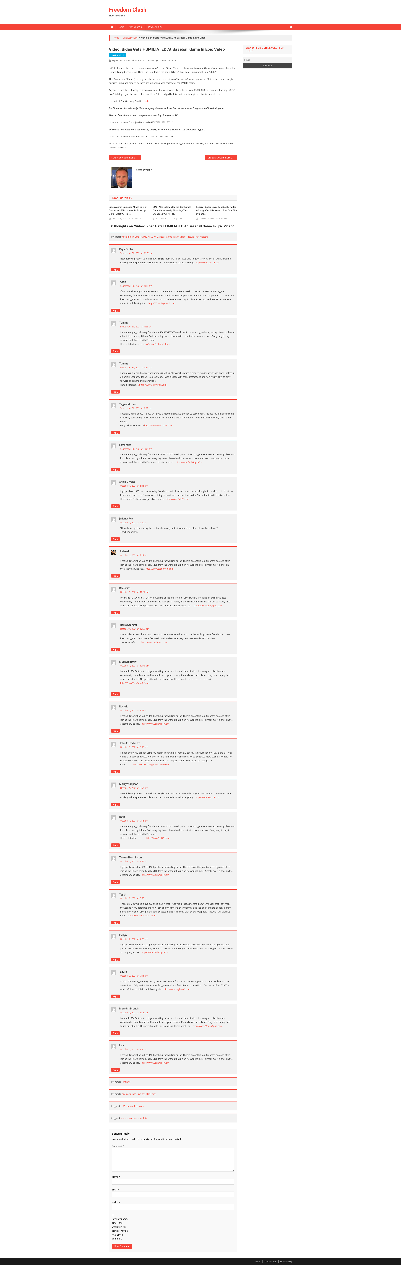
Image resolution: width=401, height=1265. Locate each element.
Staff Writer (140, 60)
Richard (124, 551)
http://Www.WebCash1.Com (158, 425)
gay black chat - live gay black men (138, 1093)
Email (115, 1189)
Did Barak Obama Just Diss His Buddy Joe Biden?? (222, 157)
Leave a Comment (167, 60)
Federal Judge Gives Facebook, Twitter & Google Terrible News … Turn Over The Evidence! (216, 210)
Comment (118, 1146)
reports (145, 101)
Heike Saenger (128, 625)
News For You (136, 27)
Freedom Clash (127, 10)
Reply (115, 269)
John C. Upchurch (130, 743)
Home (121, 27)
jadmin (179, 219)
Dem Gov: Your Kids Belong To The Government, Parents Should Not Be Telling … (127, 157)
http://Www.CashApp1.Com (155, 723)
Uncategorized (117, 55)
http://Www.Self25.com (177, 499)
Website (116, 1202)
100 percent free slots (132, 1106)
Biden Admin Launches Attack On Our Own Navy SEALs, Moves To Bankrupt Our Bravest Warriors (128, 210)
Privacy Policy (155, 27)
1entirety (125, 1081)
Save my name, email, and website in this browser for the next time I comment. (120, 1228)
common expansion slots (134, 1118)
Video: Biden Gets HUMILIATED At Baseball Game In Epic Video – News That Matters (164, 236)
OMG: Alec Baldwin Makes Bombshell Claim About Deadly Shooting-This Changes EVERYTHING (172, 210)
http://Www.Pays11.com (208, 262)
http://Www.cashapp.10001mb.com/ (151, 764)
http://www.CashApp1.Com (156, 343)
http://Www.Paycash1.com (161, 303)
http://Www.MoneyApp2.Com (207, 605)
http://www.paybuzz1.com (154, 642)
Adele (123, 282)
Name (116, 1176)
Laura (123, 971)
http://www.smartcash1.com (141, 915)
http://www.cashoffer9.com (160, 568)
